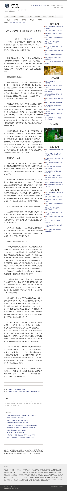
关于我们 (52, 487)
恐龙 (27, 403)
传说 (34, 401)
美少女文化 (10, 401)
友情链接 (61, 487)
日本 (6, 401)
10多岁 (21, 401)
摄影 (38, 403)
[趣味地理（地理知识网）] (14, 5)
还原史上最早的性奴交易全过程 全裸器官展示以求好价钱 (21, 415)
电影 (35, 403)
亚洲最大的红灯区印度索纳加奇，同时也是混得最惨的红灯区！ (25, 392)
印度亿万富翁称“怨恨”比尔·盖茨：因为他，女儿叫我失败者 (21, 435)
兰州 (18, 405)
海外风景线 (22, 23)
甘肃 (24, 403)
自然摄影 (15, 405)
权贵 (16, 401)
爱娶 (18, 401)
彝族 (17, 403)
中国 (32, 403)
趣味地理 (15, 23)
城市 (27, 401)
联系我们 (56, 487)
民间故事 (30, 401)
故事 (36, 401)
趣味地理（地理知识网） (40, 6)
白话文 (8, 405)
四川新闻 (8, 403)
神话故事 (20, 403)
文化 (11, 405)
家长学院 (29, 39)
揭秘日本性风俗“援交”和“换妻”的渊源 (16, 430)
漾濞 (30, 403)
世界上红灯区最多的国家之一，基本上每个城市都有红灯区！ (22, 427)
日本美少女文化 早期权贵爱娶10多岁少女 (17, 422)
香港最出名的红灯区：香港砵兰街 (15, 417)
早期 (13, 401)
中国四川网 (13, 403)
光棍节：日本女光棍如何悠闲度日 (17, 389)
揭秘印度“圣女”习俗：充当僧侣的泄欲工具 (17, 420)
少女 (24, 401)
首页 (11, 23)
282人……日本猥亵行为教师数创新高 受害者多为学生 (20, 437)
